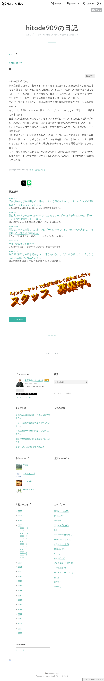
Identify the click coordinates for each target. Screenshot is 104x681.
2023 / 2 (23, 554)
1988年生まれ (28, 489)
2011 (20, 614)
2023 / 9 (23, 536)
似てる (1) (58, 582)
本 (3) (56, 577)
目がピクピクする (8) (62, 539)
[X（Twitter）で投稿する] (23, 183)
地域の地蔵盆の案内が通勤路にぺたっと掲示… (33, 440)
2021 (20, 567)
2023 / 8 (23, 538)
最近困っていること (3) (63, 572)
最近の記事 (21, 407)
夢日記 (25, 465)
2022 (20, 562)
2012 (20, 609)
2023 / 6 (23, 544)
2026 (20, 511)
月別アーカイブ (61, 458)
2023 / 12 (24, 528)
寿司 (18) (58, 520)
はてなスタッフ (29, 473)
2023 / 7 (23, 541)
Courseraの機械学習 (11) (64, 534)
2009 (20, 623)
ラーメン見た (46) (61, 525)
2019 (20, 576)
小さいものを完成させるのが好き (30, 446)
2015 (20, 595)
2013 (20, 604)
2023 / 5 (23, 546)
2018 (20, 581)
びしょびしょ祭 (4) (61, 544)
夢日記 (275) (59, 515)
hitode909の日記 (52, 28)
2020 (20, 571)
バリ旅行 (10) (59, 558)
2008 (20, 628)
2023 (20, 525)
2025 (20, 515)
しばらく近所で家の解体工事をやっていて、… (33, 424)
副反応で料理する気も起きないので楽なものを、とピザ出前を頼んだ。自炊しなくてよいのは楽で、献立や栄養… (51, 256)
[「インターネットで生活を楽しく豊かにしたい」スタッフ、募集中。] (52, 290)
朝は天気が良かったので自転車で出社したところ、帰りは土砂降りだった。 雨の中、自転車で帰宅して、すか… (50, 217)
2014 (20, 600)
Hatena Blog (49, 676)
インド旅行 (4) (60, 567)
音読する (90, 75)
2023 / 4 (23, 549)
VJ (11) (57, 553)
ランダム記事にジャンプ (93, 679)
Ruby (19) (58, 530)
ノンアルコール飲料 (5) (63, 563)
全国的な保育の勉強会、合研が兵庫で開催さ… (33, 416)
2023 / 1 (23, 557)
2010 (20, 618)
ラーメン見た (28, 481)
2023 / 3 (23, 552)
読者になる (96, 10)
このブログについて (24, 397)
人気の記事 (59, 407)
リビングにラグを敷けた (21, 243)
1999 (20, 633)
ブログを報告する (61, 676)
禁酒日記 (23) (59, 548)
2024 (20, 520)
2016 (20, 590)
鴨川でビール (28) (61, 511)
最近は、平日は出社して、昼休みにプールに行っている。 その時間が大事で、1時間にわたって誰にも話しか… (51, 231)
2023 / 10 (24, 533)
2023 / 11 (24, 530)
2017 (20, 585)
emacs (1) (58, 586)
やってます (20, 650)
